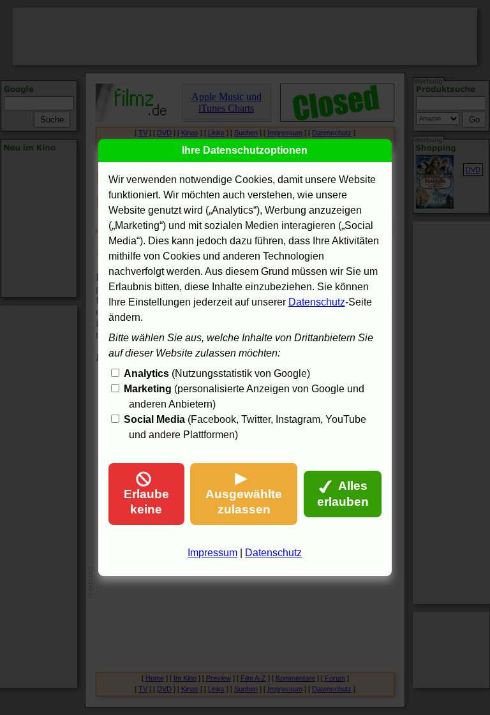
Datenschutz (316, 302)
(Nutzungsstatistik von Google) (217, 373)
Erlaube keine (146, 501)
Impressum (212, 552)
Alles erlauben (343, 493)
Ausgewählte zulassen (243, 501)
